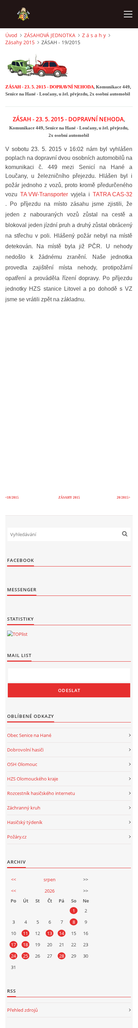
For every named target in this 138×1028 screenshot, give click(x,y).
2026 (49, 891)
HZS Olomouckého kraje (32, 779)
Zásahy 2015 (20, 42)
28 (61, 956)
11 (25, 933)
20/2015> (123, 497)
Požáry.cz (17, 837)
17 (13, 944)
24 (13, 956)
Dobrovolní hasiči (25, 750)
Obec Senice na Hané (29, 735)
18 (25, 944)
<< (13, 879)
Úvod (11, 35)
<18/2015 (12, 497)
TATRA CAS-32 (112, 194)
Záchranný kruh (23, 808)
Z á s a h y (94, 35)
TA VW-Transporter (44, 194)
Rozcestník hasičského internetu (41, 793)
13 (49, 933)
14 (61, 933)
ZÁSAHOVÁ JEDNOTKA (49, 35)
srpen (50, 879)
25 (25, 956)
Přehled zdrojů (22, 1010)
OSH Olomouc (22, 764)
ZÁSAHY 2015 (69, 497)
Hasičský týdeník (24, 822)
